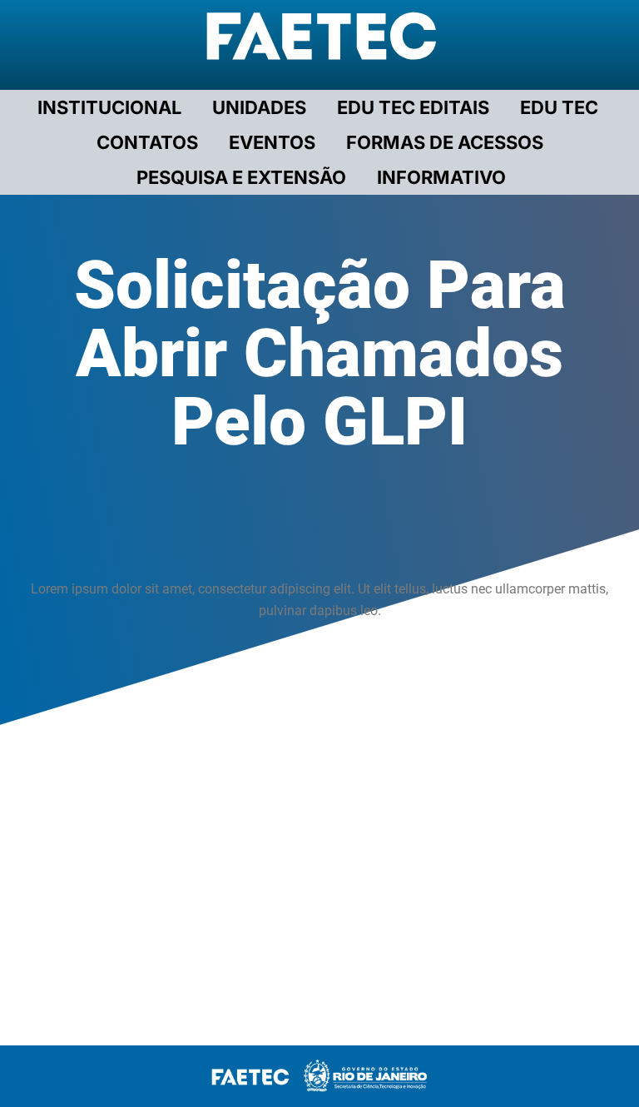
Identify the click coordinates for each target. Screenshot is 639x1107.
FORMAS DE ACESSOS (444, 142)
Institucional (109, 107)
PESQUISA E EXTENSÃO (241, 177)
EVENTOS (272, 142)
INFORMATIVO (441, 177)
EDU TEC (559, 107)
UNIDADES (259, 107)
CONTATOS (147, 142)
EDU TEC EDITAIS (413, 107)
